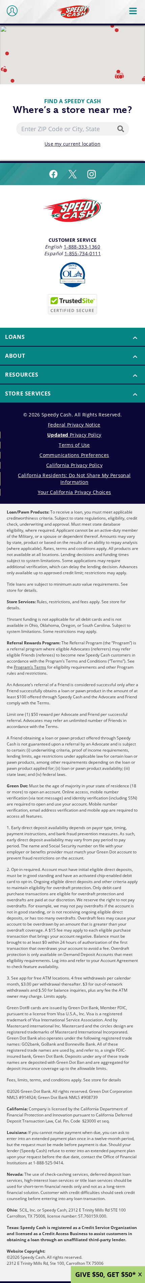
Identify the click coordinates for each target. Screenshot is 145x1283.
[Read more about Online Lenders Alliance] (72, 274)
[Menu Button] (133, 10)
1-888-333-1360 (82, 246)
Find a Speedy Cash (72, 101)
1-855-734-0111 (82, 253)
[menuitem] (72, 337)
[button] (112, 25)
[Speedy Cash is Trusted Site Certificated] (72, 304)
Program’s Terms (30, 667)
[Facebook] (53, 174)
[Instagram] (91, 174)
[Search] (122, 129)
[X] (72, 174)
